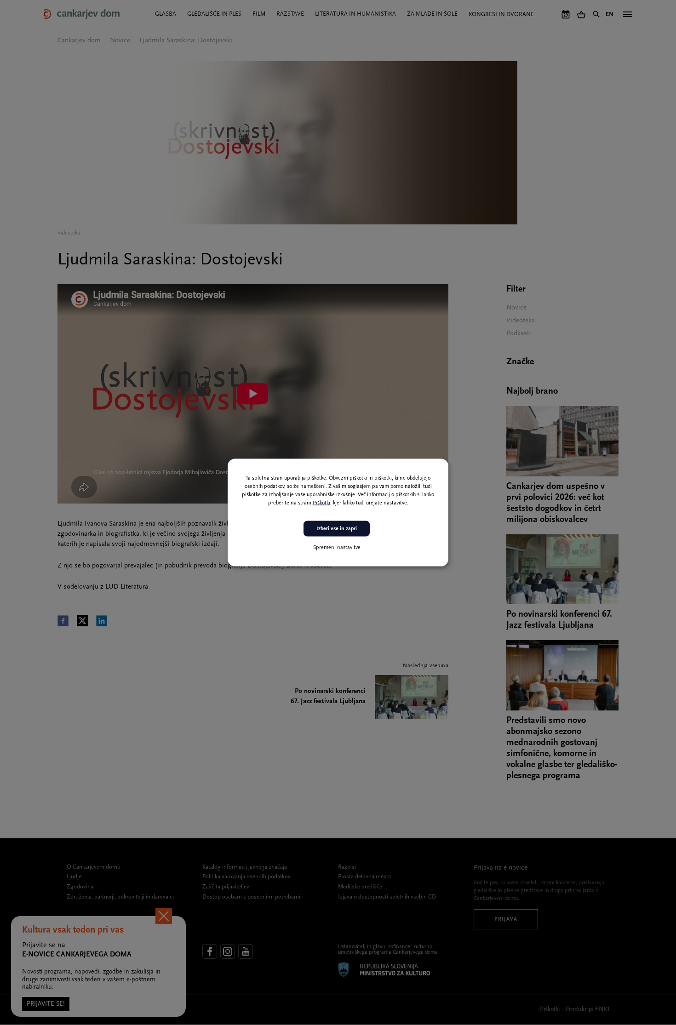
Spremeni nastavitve (337, 547)
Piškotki (321, 502)
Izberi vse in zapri (336, 528)
